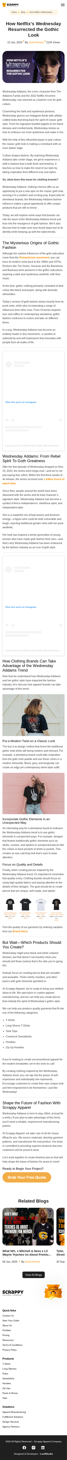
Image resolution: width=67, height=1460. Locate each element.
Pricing (5, 1335)
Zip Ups (6, 1388)
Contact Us (8, 1316)
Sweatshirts (8, 1378)
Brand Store (20, 931)
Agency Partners (11, 1427)
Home (14, 12)
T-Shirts (6, 1364)
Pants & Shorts (10, 1393)
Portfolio (6, 1330)
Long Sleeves (9, 1369)
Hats (4, 1398)
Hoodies (6, 1383)
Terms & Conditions (12, 1345)
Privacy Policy (9, 1350)
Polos (5, 1373)
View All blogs (33, 1275)
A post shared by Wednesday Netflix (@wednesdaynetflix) (35, 445)
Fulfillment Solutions (12, 1417)
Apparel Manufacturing (14, 1412)
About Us (7, 1325)
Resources (7, 1340)
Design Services (10, 1422)
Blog (23, 12)
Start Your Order (10, 1320)
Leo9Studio (46, 1454)
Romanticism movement (34, 257)
